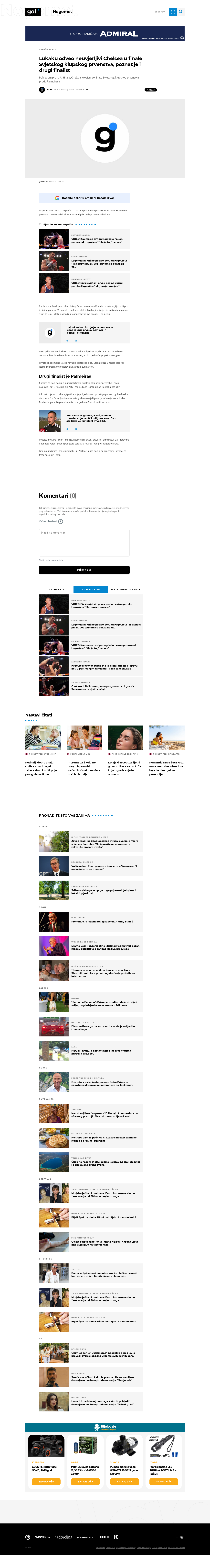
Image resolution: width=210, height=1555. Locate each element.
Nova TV (27, 1538)
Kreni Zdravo (116, 1538)
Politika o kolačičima (176, 1547)
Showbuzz (85, 1538)
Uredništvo (110, 1547)
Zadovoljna (63, 1538)
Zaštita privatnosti (159, 1547)
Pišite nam (100, 1547)
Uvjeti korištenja (144, 1547)
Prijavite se (84, 569)
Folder (103, 1538)
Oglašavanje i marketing (126, 1547)
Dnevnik (42, 1538)
